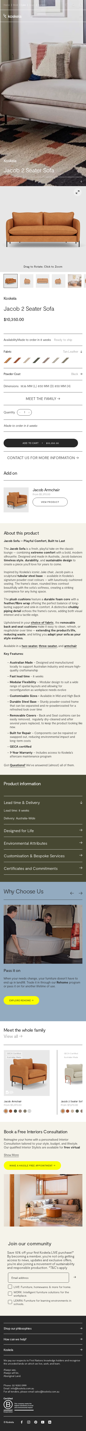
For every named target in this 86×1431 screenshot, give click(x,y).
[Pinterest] (35, 1422)
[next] (80, 893)
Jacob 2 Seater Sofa (72, 1101)
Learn (32, 5)
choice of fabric (42, 622)
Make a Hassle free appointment (32, 1165)
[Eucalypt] (15, 1111)
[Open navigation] (80, 16)
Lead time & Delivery (43, 802)
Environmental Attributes (43, 843)
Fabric (43, 351)
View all (13, 1036)
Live (23, 5)
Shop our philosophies (43, 1328)
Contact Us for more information (43, 457)
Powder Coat (43, 374)
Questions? (17, 765)
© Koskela (9, 1422)
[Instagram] (28, 1422)
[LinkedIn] (49, 1422)
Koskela (10, 298)
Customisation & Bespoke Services (43, 855)
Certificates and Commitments (43, 868)
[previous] (71, 893)
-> (74, 1277)
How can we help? (43, 1339)
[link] (78, 192)
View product (50, 502)
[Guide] (20, 1111)
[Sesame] (72, 1111)
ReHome (42, 5)
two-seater (29, 646)
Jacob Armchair (46, 489)
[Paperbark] (25, 1111)
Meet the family (43, 398)
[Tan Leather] (5, 1111)
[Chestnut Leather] (10, 1111)
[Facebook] (21, 1422)
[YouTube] (42, 1422)
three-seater (48, 646)
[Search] (73, 5)
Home (7, 5)
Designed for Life (43, 830)
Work (15, 5)
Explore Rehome (21, 1000)
